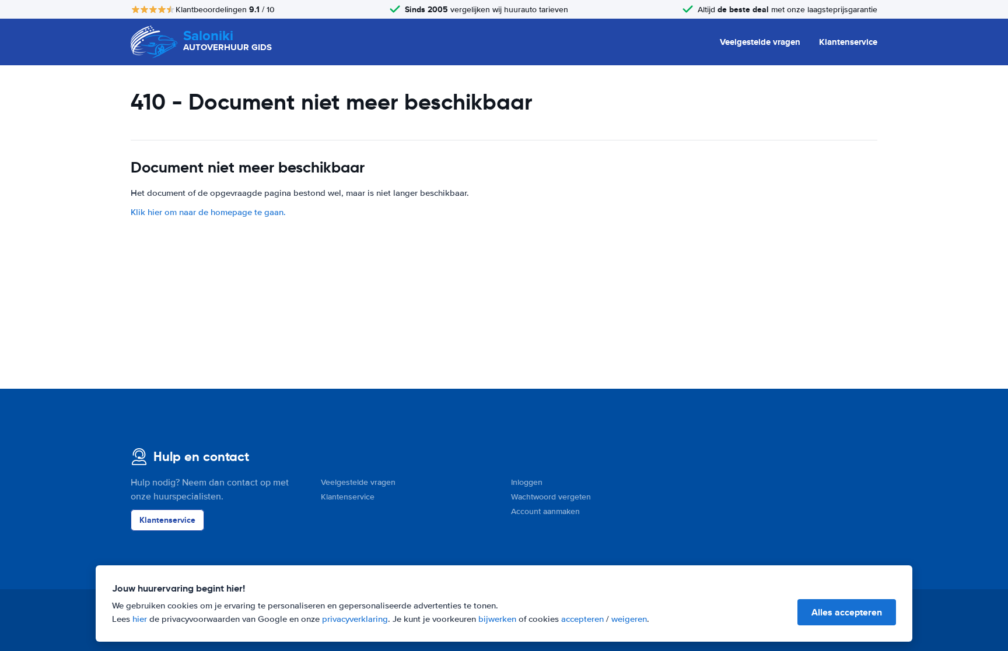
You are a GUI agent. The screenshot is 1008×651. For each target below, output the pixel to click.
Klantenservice (848, 42)
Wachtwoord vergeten (551, 497)
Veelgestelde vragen (760, 42)
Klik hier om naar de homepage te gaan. (208, 212)
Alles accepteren (846, 612)
